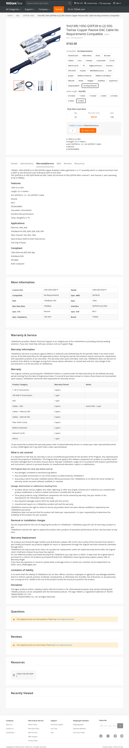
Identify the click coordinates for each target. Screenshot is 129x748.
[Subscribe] (120, 725)
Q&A (59, 163)
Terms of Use (118, 747)
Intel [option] (109, 70)
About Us (9, 724)
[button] (29, 85)
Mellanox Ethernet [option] (84, 76)
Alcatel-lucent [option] (73, 55)
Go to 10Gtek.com (76, 9)
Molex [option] (81, 81)
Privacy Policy (33, 741)
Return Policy (32, 724)
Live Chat (54, 729)
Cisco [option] (80, 60)
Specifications (27, 163)
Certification (10, 733)
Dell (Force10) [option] (73, 65)
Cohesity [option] (89, 60)
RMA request (32, 737)
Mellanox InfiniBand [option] (103, 76)
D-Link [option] (112, 60)
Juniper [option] (70, 76)
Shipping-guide (78, 724)
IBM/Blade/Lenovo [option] (97, 70)
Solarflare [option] (101, 81)
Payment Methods (79, 729)
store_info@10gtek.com (23, 447)
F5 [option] (84, 65)
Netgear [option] (90, 81)
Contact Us (10, 729)
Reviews (68, 163)
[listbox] (93, 71)
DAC (18, 15)
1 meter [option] (82, 96)
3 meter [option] (71, 101)
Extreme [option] (109, 65)
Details (14, 163)
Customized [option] (100, 60)
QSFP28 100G (28, 15)
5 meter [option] (81, 101)
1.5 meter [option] (92, 96)
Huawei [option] (83, 70)
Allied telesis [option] (86, 55)
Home (10, 15)
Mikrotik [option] (71, 81)
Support (29, 9)
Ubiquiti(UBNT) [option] (73, 86)
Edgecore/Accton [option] (95, 65)
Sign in (55, 619)
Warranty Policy (33, 729)
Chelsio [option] (71, 60)
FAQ (52, 733)
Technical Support (57, 724)
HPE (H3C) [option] (72, 70)
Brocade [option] (107, 55)
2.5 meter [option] (114, 96)
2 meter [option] (103, 96)
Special (58, 9)
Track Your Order (79, 733)
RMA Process (32, 733)
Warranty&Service (45, 163)
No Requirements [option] (90, 86)
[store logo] (14, 3)
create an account (67, 619)
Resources (79, 163)
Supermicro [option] (113, 81)
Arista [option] (98, 55)
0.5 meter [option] (71, 96)
